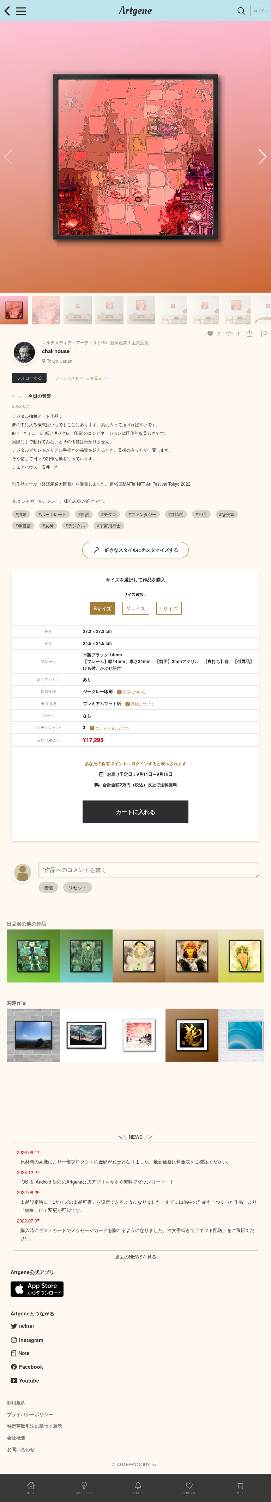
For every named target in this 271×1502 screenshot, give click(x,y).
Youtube (29, 1380)
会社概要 (16, 1437)
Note (24, 1352)
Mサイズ (135, 608)
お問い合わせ (21, 1449)
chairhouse (56, 351)
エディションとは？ (112, 728)
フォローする (29, 378)
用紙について (142, 703)
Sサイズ (103, 608)
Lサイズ (169, 608)
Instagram (31, 1339)
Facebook (31, 1366)
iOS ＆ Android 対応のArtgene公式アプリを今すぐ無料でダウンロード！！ (97, 1181)
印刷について (134, 691)
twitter (26, 1326)
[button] (262, 157)
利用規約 (16, 1402)
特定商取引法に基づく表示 (34, 1425)
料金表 (183, 1161)
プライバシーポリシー (30, 1414)
